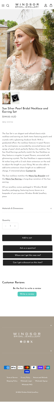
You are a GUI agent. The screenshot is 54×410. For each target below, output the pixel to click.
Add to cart (27, 238)
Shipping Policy (12, 381)
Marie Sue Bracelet (37, 176)
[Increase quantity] (15, 226)
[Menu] (3, 5)
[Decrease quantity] (4, 226)
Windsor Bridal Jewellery (29, 392)
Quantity (6, 220)
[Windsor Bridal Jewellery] (27, 5)
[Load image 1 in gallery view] (27, 49)
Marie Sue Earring (13, 179)
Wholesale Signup (41, 381)
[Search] (9, 5)
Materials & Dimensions (12, 208)
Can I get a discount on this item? (27, 263)
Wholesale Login (26, 381)
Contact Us (31, 171)
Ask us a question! (28, 248)
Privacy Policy (25, 377)
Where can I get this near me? (28, 255)
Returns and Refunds (40, 377)
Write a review (27, 294)
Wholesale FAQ (27, 384)
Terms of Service (12, 377)
